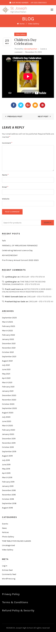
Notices (5, 532)
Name (5, 174)
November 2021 (8, 348)
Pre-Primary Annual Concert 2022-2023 (20, 260)
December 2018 (9, 490)
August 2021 (7, 361)
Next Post (43, 116)
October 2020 (8, 404)
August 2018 (7, 508)
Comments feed (9, 574)
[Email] (35, 105)
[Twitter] (21, 105)
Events (5, 524)
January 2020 (8, 434)
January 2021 (7, 391)
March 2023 (7, 322)
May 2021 (6, 374)
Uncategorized (8, 545)
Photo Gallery (8, 537)
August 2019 (7, 456)
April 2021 (6, 378)
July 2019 (6, 460)
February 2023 (8, 326)
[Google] (28, 105)
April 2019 (6, 473)
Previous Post (14, 116)
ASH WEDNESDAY (10, 255)
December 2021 (8, 343)
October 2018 (8, 499)
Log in (4, 566)
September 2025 (9, 318)
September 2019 (9, 451)
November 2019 (8, 443)
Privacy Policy (11, 594)
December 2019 (8, 438)
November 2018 (9, 495)
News (4, 528)
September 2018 (9, 503)
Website (5, 199)
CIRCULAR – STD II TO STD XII (32, 277)
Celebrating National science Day (17, 250)
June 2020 (6, 421)
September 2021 (9, 356)
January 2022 (8, 339)
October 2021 (8, 352)
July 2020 (6, 417)
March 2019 (7, 477)
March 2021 (7, 382)
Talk (4, 241)
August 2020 (7, 413)
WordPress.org (8, 579)
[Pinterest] (42, 105)
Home (21, 24)
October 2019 (8, 447)
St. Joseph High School (23, 628)
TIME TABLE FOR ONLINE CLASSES (16, 541)
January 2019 (7, 486)
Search (47, 222)
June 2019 (6, 464)
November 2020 (9, 400)
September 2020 (9, 408)
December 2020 (9, 395)
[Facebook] (13, 105)
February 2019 (8, 482)
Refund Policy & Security (18, 610)
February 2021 (8, 387)
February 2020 (8, 430)
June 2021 (6, 369)
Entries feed (7, 570)
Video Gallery (33, 24)
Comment (7, 143)
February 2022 (8, 335)
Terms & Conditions (15, 602)
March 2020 (7, 425)
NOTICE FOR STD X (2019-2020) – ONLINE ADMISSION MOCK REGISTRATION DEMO (27, 290)
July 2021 (6, 365)
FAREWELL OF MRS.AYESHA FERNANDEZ (20, 245)
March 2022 (7, 330)
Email (5, 187)
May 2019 (6, 469)
